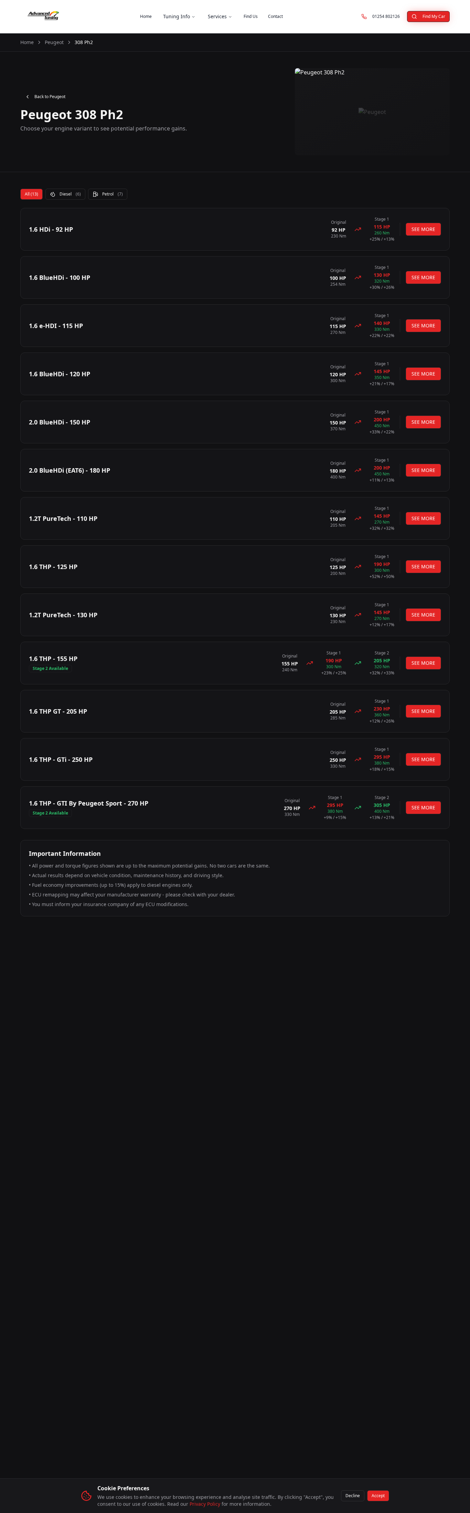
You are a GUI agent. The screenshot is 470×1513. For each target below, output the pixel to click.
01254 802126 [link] (388, 17)
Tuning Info (176, 16)
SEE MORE (423, 229)
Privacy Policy (205, 1504)
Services (217, 16)
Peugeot (54, 42)
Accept (378, 1496)
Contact (275, 16)
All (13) (31, 194)
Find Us (251, 16)
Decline (352, 1496)
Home (146, 16)
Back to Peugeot (49, 96)
